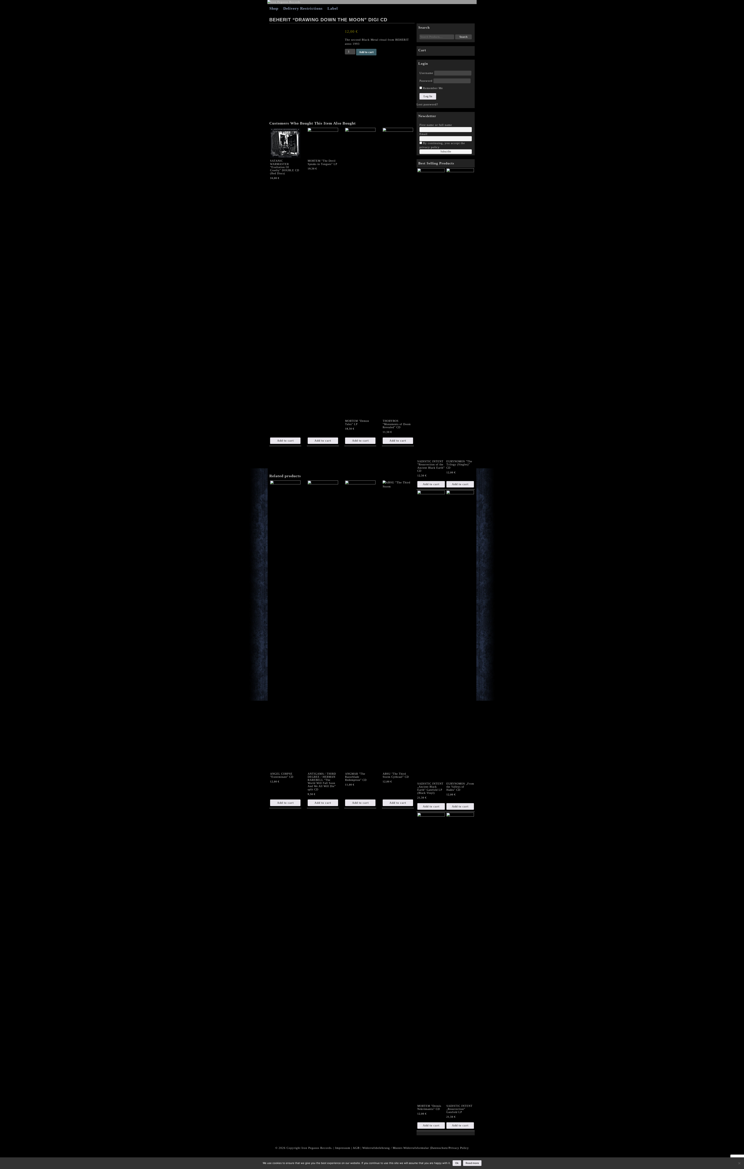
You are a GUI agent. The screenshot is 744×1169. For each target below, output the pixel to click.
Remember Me (432, 88)
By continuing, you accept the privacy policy (442, 145)
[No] (739, 1163)
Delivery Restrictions (303, 8)
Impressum (342, 1147)
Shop (273, 8)
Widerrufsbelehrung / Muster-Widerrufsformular (395, 1147)
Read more (472, 1163)
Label (332, 8)
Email (423, 134)
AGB (356, 1147)
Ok (457, 1163)
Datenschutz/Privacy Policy (450, 1147)
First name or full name (435, 124)
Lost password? (427, 104)
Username (426, 73)
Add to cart (366, 52)
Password (425, 80)
